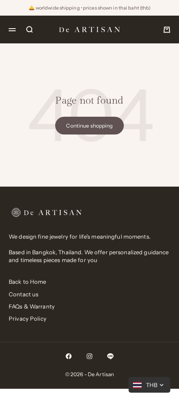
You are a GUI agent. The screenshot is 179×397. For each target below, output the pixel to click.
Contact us (23, 294)
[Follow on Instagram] (89, 356)
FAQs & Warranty (32, 306)
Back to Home (27, 281)
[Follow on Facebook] (68, 356)
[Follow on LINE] (110, 356)
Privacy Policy (27, 318)
